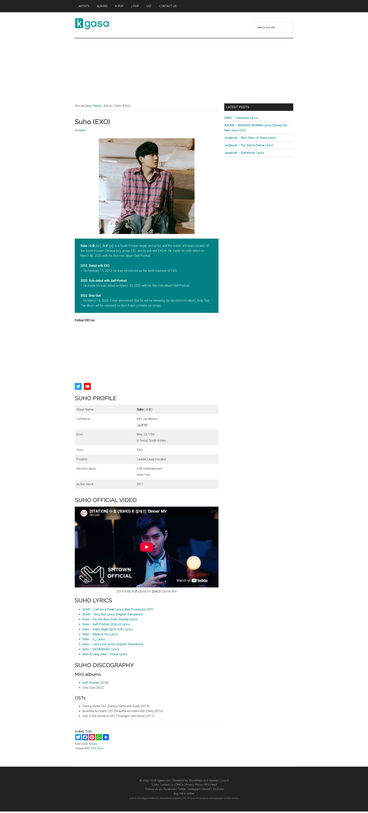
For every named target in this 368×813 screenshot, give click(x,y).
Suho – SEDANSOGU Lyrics (100, 649)
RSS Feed (211, 784)
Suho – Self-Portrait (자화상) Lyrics (106, 624)
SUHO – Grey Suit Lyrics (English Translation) (112, 614)
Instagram (194, 789)
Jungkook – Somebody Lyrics (244, 153)
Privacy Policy (194, 784)
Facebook (169, 789)
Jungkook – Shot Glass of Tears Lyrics (250, 138)
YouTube (218, 789)
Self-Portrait (90, 683)
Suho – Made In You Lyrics (100, 634)
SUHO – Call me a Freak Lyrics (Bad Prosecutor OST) (117, 609)
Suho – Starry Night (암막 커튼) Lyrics (107, 629)
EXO (93, 748)
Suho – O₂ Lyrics (93, 639)
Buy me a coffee (184, 793)
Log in (225, 780)
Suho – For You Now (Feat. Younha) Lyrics (110, 619)
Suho (100, 748)
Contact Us (166, 784)
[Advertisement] (184, 67)
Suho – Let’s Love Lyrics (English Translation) (112, 644)
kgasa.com (164, 780)
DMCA (179, 784)
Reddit (206, 789)
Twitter (182, 789)
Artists (93, 743)
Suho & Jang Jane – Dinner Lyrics (104, 654)
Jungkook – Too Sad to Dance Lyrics (248, 145)
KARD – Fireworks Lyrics (241, 118)
